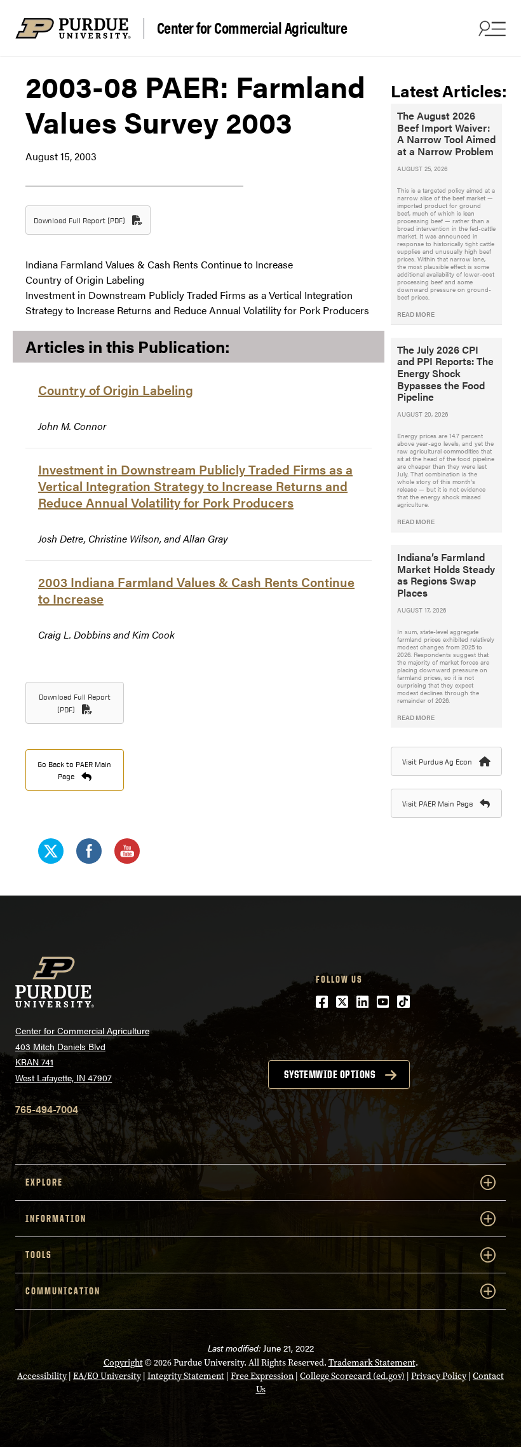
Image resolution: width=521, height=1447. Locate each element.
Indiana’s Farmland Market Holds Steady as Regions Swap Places (446, 575)
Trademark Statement (372, 1363)
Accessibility (42, 1376)
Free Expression (262, 1376)
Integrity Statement (185, 1376)
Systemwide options (329, 1074)
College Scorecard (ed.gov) (352, 1376)
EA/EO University (107, 1376)
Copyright (123, 1363)
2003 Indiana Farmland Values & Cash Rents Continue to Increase (196, 589)
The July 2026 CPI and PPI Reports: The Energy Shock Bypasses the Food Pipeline (445, 373)
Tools (38, 1255)
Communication (62, 1291)
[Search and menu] (490, 28)
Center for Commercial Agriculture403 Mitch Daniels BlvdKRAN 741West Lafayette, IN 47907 (82, 1054)
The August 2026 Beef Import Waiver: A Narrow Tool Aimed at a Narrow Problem (446, 133)
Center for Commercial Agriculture (252, 28)
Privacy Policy (438, 1376)
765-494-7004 (46, 1109)
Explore (44, 1182)
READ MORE (416, 314)
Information (55, 1218)
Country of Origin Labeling (115, 389)
